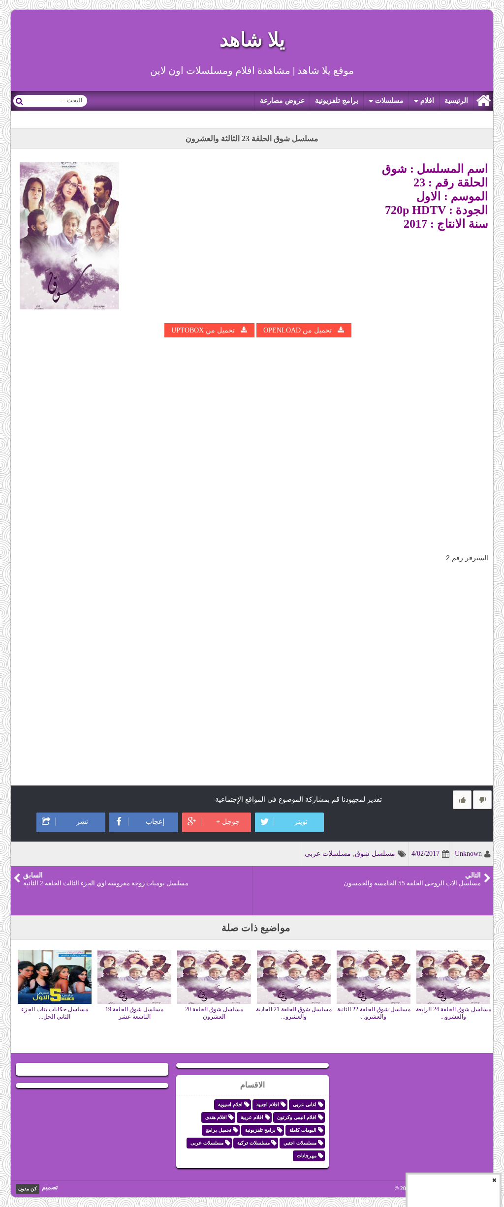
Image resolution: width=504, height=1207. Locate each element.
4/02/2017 (425, 853)
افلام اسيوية (230, 1104)
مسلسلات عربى (328, 853)
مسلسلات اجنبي (300, 1143)
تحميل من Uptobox (203, 330)
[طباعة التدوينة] (25, 797)
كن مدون (27, 1188)
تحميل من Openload (297, 330)
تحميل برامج (218, 1130)
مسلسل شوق (375, 853)
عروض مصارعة (282, 100)
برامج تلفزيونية (336, 100)
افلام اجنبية (267, 1104)
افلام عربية (252, 1117)
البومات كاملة (302, 1130)
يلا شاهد (252, 40)
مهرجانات (306, 1155)
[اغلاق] (494, 1180)
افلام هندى (216, 1117)
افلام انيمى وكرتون (296, 1117)
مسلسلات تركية (253, 1143)
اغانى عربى (304, 1104)
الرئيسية (456, 100)
